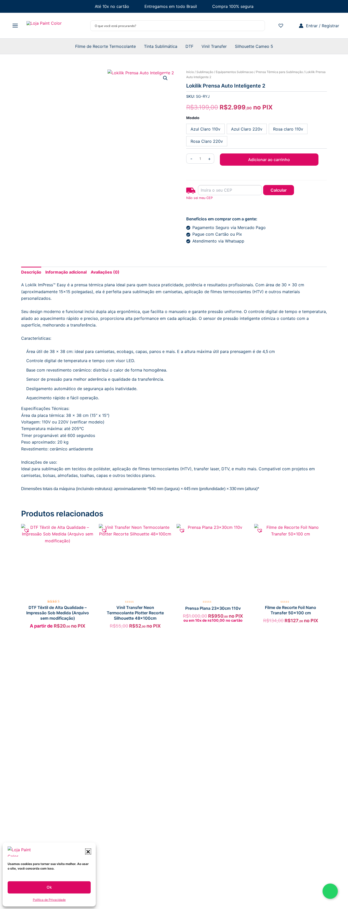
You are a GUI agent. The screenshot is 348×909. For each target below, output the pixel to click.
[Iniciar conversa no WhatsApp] (330, 891)
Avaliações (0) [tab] (105, 272)
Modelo (192, 118)
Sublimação (204, 72)
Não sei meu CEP (199, 198)
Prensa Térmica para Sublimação (279, 72)
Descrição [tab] (31, 272)
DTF (189, 46)
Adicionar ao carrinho (269, 159)
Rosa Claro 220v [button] (207, 141)
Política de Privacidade (49, 900)
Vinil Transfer (214, 46)
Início (190, 72)
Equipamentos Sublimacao (234, 72)
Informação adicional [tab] (66, 272)
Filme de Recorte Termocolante (105, 46)
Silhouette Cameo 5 (254, 46)
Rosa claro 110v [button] (288, 129)
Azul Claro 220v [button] (246, 129)
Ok (49, 887)
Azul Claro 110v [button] (205, 129)
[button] (88, 851)
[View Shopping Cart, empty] (292, 25)
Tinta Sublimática (160, 46)
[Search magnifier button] (259, 25)
